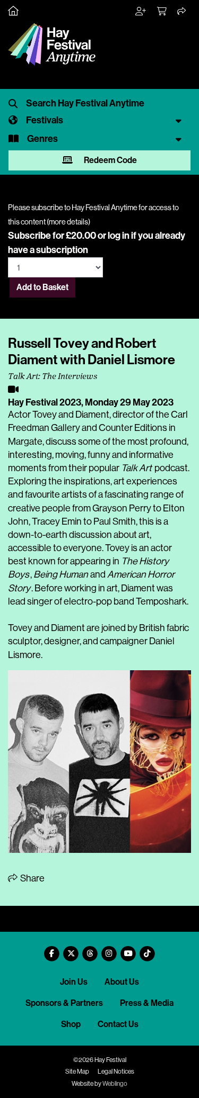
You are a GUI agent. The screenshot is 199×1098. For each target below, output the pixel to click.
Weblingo (114, 1083)
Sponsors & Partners (64, 1003)
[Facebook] (52, 949)
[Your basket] (162, 11)
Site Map (77, 1071)
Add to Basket (42, 287)
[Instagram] (109, 949)
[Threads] (90, 949)
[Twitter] (71, 949)
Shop (71, 1024)
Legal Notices (116, 1071)
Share (32, 878)
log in (118, 235)
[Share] (182, 11)
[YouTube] (128, 949)
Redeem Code (109, 160)
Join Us (74, 982)
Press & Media (147, 1003)
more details (68, 222)
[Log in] (141, 11)
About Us (122, 982)
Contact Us (118, 1024)
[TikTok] (147, 949)
